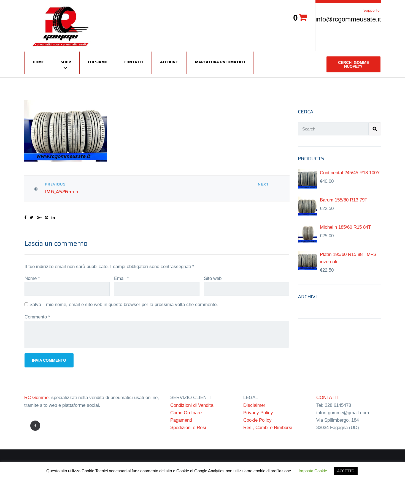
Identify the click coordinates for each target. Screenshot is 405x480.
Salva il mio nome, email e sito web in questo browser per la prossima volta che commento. (123, 304)
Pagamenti (181, 420)
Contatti (133, 62)
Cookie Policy (257, 420)
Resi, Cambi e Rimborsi (267, 427)
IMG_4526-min (62, 192)
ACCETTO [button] (345, 471)
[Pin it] (46, 217)
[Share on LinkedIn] (53, 217)
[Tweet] (31, 217)
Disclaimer (254, 405)
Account (169, 62)
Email (121, 278)
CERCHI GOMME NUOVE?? (353, 64)
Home (38, 62)
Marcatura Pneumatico (220, 62)
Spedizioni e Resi (188, 427)
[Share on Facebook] (25, 217)
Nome (32, 278)
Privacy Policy (258, 412)
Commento (37, 317)
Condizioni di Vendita (191, 405)
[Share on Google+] (39, 217)
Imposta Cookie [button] (313, 470)
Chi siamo (97, 62)
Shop (66, 62)
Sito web (213, 278)
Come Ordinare (186, 412)
